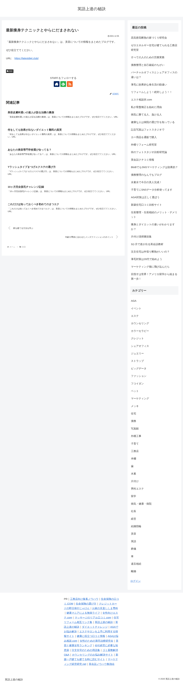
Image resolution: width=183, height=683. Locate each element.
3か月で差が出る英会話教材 (147, 244)
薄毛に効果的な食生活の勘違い (149, 84)
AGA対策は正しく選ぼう (145, 197)
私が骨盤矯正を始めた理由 (146, 107)
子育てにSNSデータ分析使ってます (151, 189)
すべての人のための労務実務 (147, 57)
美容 (11, 71)
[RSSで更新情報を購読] (70, 84)
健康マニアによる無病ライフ (83, 612)
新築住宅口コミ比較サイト (146, 204)
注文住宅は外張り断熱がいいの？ (150, 251)
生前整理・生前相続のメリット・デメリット (154, 214)
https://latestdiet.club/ (26, 58)
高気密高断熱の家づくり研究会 (149, 37)
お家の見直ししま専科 (105, 608)
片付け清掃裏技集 (141, 236)
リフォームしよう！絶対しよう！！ (151, 92)
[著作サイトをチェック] (56, 84)
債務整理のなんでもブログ (146, 174)
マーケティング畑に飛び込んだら (150, 266)
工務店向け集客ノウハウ (84, 599)
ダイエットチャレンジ (95, 626)
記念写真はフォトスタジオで (147, 129)
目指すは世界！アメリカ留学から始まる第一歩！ (154, 276)
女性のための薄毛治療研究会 (96, 640)
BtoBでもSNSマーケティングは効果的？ (154, 167)
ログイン (135, 581)
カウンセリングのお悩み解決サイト (92, 654)
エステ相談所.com (141, 99)
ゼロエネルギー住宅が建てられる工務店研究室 (154, 47)
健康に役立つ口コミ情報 (91, 636)
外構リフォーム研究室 (144, 144)
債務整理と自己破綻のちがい (147, 65)
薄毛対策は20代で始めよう (146, 259)
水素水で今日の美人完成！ (146, 182)
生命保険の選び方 (86, 603)
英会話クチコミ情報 (142, 159)
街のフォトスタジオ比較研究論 (149, 152)
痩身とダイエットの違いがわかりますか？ (153, 226)
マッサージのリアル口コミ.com (93, 617)
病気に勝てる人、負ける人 (146, 114)
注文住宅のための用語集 (86, 650)
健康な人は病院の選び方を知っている (153, 122)
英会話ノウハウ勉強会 (102, 664)
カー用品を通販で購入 (144, 137)
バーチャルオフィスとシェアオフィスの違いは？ (154, 74)
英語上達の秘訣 (104, 622)
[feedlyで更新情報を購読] (63, 84)
